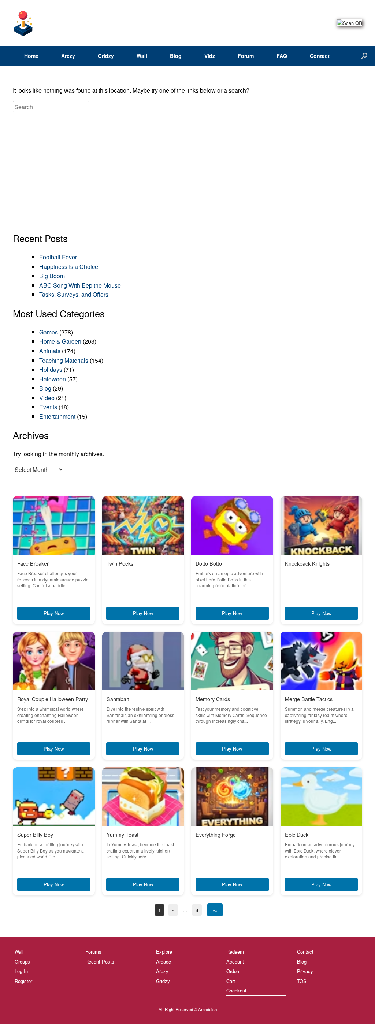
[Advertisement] (187, 173)
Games (48, 332)
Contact (320, 55)
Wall (142, 55)
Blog (176, 55)
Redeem (235, 951)
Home (31, 55)
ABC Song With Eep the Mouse (80, 285)
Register (23, 980)
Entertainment (57, 416)
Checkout (236, 990)
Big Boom (52, 275)
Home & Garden (60, 341)
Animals (49, 351)
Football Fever (58, 257)
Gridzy (106, 55)
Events (48, 407)
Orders (233, 971)
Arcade (163, 961)
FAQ (281, 55)
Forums (93, 951)
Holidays (50, 369)
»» (215, 909)
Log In (21, 971)
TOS (302, 980)
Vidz (209, 55)
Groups (22, 961)
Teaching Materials (63, 360)
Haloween (52, 379)
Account (235, 961)
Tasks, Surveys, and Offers (73, 294)
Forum (246, 55)
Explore (164, 951)
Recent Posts (99, 961)
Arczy (68, 55)
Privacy (305, 971)
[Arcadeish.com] (23, 23)
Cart (230, 980)
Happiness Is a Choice (68, 266)
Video (47, 397)
